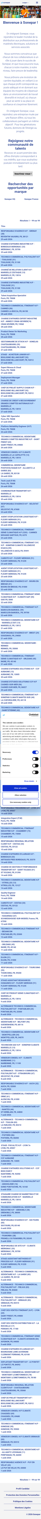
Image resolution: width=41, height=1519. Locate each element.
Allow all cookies (20, 788)
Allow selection (20, 795)
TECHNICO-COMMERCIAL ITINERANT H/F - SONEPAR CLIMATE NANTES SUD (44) (20, 696)
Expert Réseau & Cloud (11, 367)
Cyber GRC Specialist (10, 416)
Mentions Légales (23, 1508)
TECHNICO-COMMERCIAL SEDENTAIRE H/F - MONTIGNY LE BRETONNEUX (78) (20, 1373)
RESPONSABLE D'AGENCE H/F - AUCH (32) (20, 1083)
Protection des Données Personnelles (22, 1495)
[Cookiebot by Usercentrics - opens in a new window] (29, 715)
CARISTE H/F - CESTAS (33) (13, 903)
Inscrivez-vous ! (23, 173)
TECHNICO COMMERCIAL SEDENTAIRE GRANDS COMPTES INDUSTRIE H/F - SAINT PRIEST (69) (20, 439)
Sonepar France (31, 199)
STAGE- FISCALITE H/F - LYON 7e (15, 1145)
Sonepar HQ (9, 199)
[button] (37, 3)
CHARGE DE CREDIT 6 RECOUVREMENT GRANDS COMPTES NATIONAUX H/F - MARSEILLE (18, 403)
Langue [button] (24, 2)
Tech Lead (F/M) (8, 481)
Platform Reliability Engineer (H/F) (16, 426)
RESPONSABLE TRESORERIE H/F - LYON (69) (20, 808)
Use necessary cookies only (20, 802)
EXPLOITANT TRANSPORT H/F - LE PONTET (20, 1362)
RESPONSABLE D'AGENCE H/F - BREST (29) (20, 633)
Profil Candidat (22, 1489)
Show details (29, 781)
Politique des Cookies (22, 1501)
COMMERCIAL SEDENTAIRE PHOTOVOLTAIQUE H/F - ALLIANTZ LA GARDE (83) (18, 468)
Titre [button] (3, 226)
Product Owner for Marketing (14, 331)
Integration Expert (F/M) (11, 818)
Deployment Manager (10, 377)
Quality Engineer (8, 893)
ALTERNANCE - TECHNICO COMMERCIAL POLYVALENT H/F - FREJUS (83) (19, 1285)
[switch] (35, 759)
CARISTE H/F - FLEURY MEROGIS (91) (17, 558)
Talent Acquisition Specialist (13, 295)
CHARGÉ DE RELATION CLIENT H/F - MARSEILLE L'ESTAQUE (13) (17, 271)
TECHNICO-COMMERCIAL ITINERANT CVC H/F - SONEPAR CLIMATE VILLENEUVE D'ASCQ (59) (20, 545)
